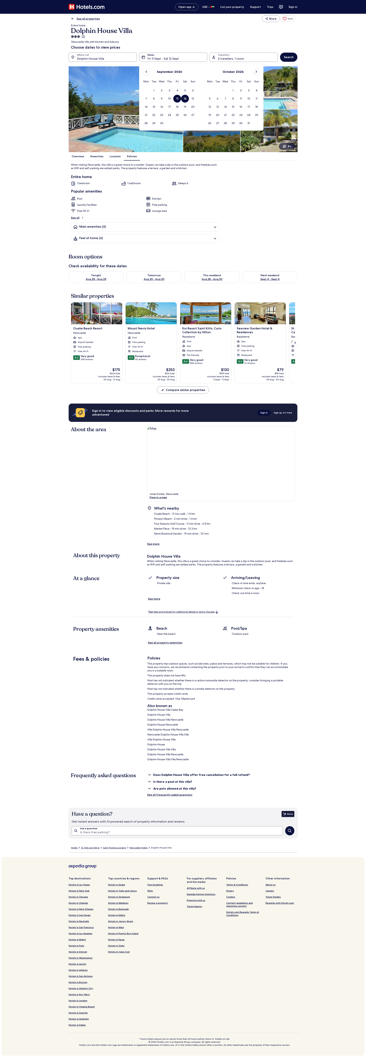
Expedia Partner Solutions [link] (201, 894)
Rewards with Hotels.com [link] (280, 902)
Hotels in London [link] (78, 1000)
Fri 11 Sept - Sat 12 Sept (163, 59)
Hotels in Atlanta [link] (78, 970)
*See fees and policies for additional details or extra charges (181, 611)
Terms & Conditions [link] (237, 884)
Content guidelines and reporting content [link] (239, 904)
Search (289, 57)
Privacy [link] (230, 890)
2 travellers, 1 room (231, 59)
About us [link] (271, 884)
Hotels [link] (74, 847)
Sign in (293, 7)
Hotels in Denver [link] (78, 951)
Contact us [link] (153, 896)
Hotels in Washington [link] (80, 957)
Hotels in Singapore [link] (119, 896)
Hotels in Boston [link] (78, 982)
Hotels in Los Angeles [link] (80, 933)
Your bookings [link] (155, 884)
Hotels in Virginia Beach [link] (82, 1006)
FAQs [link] (150, 890)
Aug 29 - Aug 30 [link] (154, 279)
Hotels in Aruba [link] (116, 884)
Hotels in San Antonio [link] (81, 976)
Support (255, 7)
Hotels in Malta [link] (116, 915)
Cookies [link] (230, 896)
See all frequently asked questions (169, 794)
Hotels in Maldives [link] (118, 902)
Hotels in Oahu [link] (116, 945)
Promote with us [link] (196, 900)
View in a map (158, 497)
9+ (289, 146)
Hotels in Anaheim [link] (79, 1018)
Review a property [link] (157, 902)
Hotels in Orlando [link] (78, 902)
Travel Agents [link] (194, 906)
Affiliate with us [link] (196, 888)
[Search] (289, 830)
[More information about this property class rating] (83, 37)
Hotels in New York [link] (79, 890)
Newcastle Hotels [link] (138, 847)
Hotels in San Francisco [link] (81, 927)
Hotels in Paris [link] (76, 945)
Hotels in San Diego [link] (80, 915)
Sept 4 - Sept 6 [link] (270, 279)
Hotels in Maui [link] (116, 927)
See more (153, 544)
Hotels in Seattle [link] (78, 1012)
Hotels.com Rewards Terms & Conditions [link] (242, 914)
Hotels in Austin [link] (77, 963)
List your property (232, 7)
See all (75, 217)
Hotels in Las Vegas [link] (79, 884)
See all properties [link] (88, 18)
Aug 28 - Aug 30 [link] (212, 279)
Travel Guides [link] (273, 896)
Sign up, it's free (283, 412)
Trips (270, 7)
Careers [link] (270, 890)
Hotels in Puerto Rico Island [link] (123, 933)
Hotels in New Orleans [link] (81, 909)
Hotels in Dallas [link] (77, 1024)
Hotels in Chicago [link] (78, 896)
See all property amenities (165, 642)
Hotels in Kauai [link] (116, 939)
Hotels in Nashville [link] (79, 921)
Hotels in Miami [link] (77, 939)
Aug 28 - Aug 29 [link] (96, 279)
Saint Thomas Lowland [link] (114, 847)
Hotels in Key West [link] (79, 994)
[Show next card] (295, 343)
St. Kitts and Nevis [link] (90, 847)
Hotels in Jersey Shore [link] (120, 921)
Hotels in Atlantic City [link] (81, 988)
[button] (154, 90)
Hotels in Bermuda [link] (118, 909)
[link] (288, 18)
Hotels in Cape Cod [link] (119, 951)
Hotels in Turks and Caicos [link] (122, 890)
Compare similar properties (185, 390)
